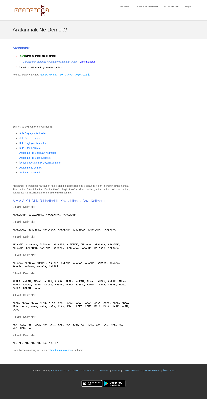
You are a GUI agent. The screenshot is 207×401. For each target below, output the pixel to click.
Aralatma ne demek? (30, 172)
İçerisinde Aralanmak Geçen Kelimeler (40, 162)
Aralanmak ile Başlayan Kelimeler (37, 153)
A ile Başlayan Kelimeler (32, 133)
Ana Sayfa (124, 6)
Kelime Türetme (58, 370)
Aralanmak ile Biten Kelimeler (35, 158)
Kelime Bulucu (88, 370)
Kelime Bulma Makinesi (146, 6)
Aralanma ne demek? (30, 167)
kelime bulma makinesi (59, 350)
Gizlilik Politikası (152, 370)
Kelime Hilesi (103, 370)
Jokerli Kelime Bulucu (132, 370)
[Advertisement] (72, 101)
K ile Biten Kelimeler (30, 148)
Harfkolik (116, 370)
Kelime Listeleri (171, 6)
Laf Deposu (73, 370)
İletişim (188, 6)
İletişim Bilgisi (169, 370)
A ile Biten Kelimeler (30, 138)
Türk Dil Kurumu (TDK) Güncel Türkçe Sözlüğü (65, 74)
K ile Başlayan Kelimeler (32, 143)
